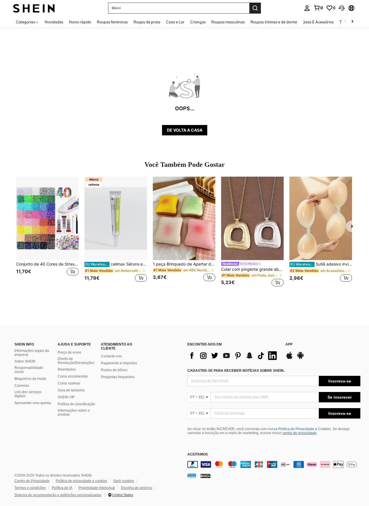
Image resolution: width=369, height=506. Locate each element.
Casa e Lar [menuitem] (175, 22)
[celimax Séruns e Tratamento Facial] (115, 218)
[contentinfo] (273, 464)
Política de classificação (76, 404)
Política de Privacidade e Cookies (304, 429)
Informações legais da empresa (31, 353)
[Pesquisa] (255, 8)
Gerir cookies (123, 481)
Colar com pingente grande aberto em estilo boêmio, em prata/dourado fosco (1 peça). (252, 269)
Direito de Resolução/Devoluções (76, 361)
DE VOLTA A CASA (184, 130)
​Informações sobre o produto (74, 412)
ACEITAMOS (197, 454)
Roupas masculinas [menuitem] (228, 22)
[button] (341, 8)
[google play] (300, 358)
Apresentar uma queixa (32, 403)
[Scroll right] (352, 21)
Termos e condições (30, 488)
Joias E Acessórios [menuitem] (318, 22)
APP (289, 344)
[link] (318, 7)
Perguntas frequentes (118, 377)
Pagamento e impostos (119, 363)
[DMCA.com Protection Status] (205, 475)
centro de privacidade (300, 433)
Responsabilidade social (28, 370)
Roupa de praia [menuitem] (146, 22)
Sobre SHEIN (24, 361)
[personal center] (307, 8)
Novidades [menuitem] (54, 22)
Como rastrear (69, 383)
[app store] (289, 358)
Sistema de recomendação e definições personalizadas (57, 495)
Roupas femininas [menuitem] (112, 22)
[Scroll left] (345, 21)
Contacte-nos (111, 356)
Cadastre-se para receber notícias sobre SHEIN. (236, 371)
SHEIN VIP (66, 397)
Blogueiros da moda (30, 379)
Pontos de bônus (114, 370)
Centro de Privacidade (32, 481)
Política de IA (62, 488)
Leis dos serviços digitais (28, 394)
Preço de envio (69, 352)
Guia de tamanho (71, 390)
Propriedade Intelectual (96, 488)
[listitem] (47, 232)
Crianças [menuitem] (198, 22)
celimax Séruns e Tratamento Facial (116, 264)
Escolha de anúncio (136, 488)
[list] (233, 355)
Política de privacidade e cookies (81, 481)
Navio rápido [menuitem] (80, 22)
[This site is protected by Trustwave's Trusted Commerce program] (191, 475)
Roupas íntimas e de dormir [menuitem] (274, 22)
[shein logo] (34, 8)
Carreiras (21, 386)
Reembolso (67, 369)
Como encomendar (73, 376)
